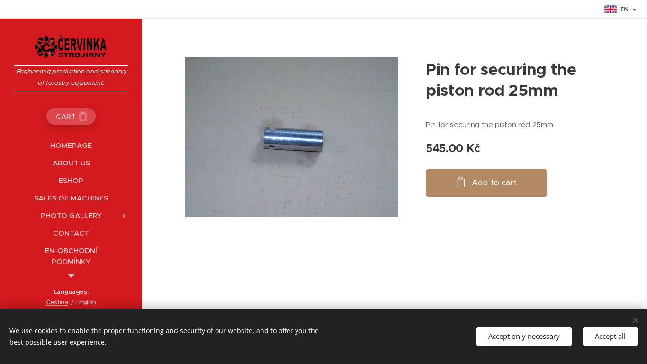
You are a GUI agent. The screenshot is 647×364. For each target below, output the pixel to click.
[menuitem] (71, 145)
